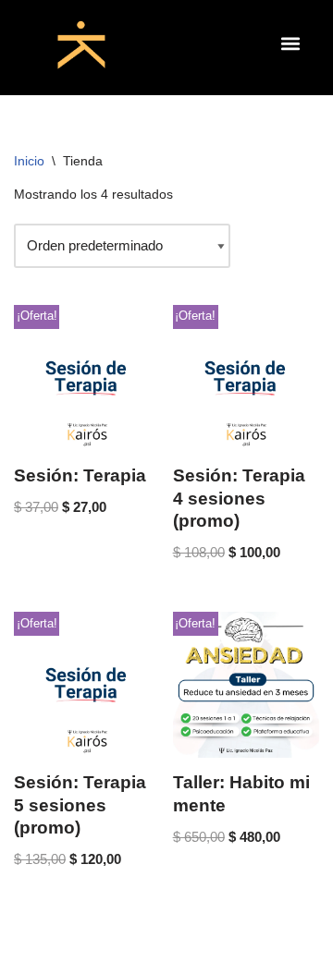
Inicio (29, 160)
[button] (290, 43)
